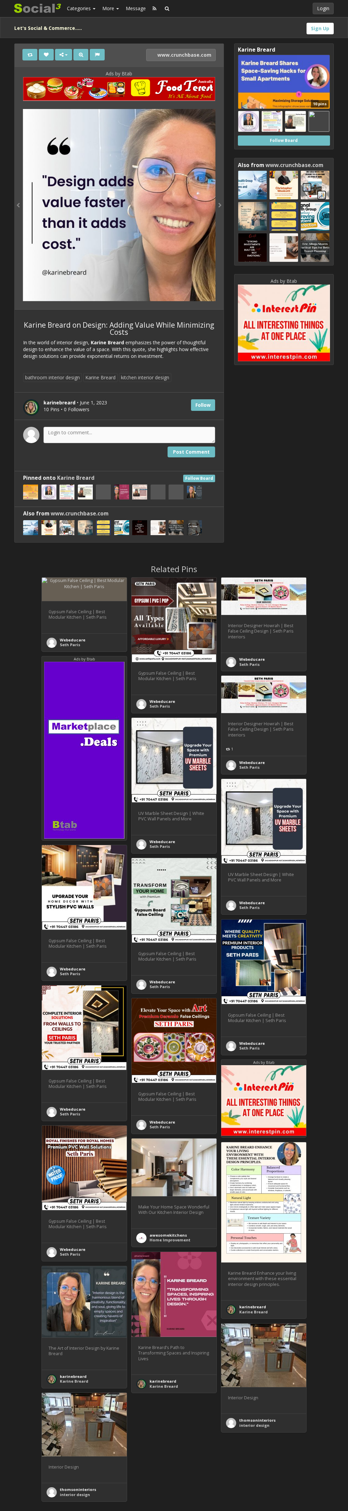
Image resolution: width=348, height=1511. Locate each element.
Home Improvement (170, 1239)
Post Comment (191, 452)
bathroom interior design (52, 377)
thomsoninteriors (257, 1420)
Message (136, 8)
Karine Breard (100, 377)
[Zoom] (80, 54)
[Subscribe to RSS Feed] (154, 8)
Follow (203, 405)
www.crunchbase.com (183, 55)
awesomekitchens (168, 1235)
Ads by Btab (119, 73)
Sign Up (320, 28)
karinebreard (252, 1306)
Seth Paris (70, 644)
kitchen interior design (145, 377)
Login (323, 8)
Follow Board (199, 478)
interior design (254, 1425)
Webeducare (72, 639)
